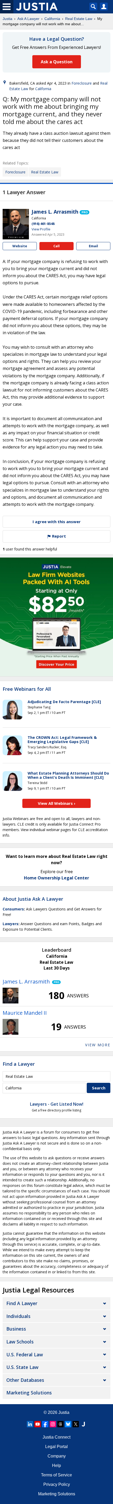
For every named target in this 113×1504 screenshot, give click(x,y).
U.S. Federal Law (24, 1354)
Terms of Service (56, 1475)
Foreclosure (81, 83)
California (52, 19)
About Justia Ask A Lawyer (33, 899)
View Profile (41, 229)
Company (57, 1456)
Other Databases (25, 1380)
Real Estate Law (78, 19)
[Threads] (60, 1424)
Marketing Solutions (29, 1392)
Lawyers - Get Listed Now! (56, 1104)
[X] (76, 1424)
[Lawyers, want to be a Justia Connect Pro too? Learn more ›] (84, 212)
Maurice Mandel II (25, 1012)
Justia (7, 19)
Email (93, 246)
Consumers (13, 908)
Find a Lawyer (19, 1064)
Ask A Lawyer (28, 19)
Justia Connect (56, 1437)
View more (97, 1044)
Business (16, 1329)
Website (19, 246)
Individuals (18, 1316)
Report (58, 536)
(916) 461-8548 (43, 223)
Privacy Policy (56, 1484)
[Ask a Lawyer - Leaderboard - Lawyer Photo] (10, 995)
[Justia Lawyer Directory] (83, 1424)
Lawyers (10, 923)
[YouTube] (37, 1424)
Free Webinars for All (27, 689)
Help (56, 1465)
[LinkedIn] (30, 1424)
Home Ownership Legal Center (56, 878)
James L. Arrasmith (55, 211)
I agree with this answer (57, 521)
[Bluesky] (68, 1424)
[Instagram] (53, 1424)
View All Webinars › (56, 803)
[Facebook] (45, 1424)
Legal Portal (56, 1446)
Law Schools (20, 1341)
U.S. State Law (22, 1367)
